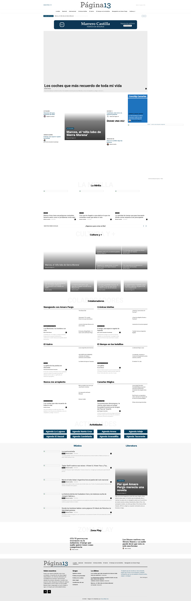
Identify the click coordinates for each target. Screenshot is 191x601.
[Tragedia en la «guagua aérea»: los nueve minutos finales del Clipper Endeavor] (108, 262)
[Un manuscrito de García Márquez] (73, 394)
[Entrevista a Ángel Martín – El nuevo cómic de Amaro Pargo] (73, 332)
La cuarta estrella (68, 451)
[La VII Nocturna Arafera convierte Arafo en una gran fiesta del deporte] (138, 105)
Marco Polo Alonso (48, 332)
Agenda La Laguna (55, 431)
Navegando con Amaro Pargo (58, 307)
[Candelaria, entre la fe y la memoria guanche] (116, 102)
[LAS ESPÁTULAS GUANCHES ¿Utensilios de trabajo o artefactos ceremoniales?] (73, 356)
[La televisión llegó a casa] (127, 349)
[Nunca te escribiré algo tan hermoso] (116, 130)
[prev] (143, 16)
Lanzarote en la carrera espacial (139, 324)
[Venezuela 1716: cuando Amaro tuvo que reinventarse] (73, 319)
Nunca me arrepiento (54, 382)
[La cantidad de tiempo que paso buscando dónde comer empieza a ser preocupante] (131, 202)
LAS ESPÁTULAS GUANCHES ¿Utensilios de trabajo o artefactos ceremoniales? (85, 356)
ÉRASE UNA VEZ (115, 121)
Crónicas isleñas (48, 134)
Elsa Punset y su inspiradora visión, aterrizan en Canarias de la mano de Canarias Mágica (139, 397)
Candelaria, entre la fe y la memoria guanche (114, 113)
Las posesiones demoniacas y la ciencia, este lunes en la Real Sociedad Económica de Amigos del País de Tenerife (108, 406)
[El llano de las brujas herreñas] (127, 403)
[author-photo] (45, 116)
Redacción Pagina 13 (71, 138)
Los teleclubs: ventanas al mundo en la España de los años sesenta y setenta (139, 356)
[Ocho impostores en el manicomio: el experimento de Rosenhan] (134, 262)
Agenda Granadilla (109, 436)
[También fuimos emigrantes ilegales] (127, 332)
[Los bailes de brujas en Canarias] (73, 363)
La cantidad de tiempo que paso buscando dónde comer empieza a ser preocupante (129, 216)
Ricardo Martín (100, 367)
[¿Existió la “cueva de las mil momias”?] (127, 312)
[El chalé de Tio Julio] (127, 363)
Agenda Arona (109, 431)
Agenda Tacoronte (135, 436)
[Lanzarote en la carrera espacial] (127, 326)
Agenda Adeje (136, 431)
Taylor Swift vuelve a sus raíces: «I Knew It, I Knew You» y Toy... (85, 466)
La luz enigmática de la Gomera (86, 347)
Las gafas (100, 366)
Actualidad (47, 111)
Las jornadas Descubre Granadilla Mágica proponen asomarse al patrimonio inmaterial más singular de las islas (139, 388)
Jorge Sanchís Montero (136, 120)
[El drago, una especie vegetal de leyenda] (53, 126)
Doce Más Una (104, 598)
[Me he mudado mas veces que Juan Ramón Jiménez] (73, 387)
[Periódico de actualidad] (96, 5)
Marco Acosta (75, 549)
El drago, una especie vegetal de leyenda (52, 137)
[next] (145, 16)
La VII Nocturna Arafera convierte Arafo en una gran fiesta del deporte (136, 117)
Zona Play (96, 530)
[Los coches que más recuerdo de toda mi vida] (95, 57)
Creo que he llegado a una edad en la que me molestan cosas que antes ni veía (94, 216)
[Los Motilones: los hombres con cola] (55, 318)
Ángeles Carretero (50, 116)
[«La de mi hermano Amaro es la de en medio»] (73, 326)
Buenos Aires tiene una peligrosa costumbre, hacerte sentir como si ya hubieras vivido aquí (59, 216)
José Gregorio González (102, 411)
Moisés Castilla (113, 144)
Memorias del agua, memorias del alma (49, 113)
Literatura (131, 445)
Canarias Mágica (105, 382)
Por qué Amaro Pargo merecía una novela (130, 487)
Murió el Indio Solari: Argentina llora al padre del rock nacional (85, 480)
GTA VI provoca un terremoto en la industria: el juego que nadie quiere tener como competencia (81, 542)
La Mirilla (96, 185)
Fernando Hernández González (51, 369)
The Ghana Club (82, 310)
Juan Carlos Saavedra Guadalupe (51, 141)
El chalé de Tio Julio (137, 361)
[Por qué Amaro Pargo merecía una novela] (131, 472)
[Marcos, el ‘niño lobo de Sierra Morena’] (85, 117)
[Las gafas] (109, 355)
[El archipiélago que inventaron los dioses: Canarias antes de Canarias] (134, 246)
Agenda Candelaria (82, 436)
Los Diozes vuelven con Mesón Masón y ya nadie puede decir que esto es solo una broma (134, 542)
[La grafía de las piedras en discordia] (55, 355)
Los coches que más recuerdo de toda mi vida (83, 86)
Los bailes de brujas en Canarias (86, 361)
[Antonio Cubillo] (73, 400)
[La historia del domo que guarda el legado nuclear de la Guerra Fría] (82, 282)
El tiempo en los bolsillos (110, 344)
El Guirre (48, 344)
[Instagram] (146, 226)
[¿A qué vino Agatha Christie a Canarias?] (127, 319)
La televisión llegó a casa (138, 347)
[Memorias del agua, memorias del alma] (53, 102)
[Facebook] (144, 226)
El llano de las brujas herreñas (139, 402)
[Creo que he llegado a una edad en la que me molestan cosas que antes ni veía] (95, 202)
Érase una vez (110, 138)
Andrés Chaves (47, 88)
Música (78, 445)
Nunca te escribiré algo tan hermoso (114, 141)
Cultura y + (110, 111)
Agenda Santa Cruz (82, 431)
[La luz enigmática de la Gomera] (73, 349)
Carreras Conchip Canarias (136, 113)
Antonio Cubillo (82, 399)
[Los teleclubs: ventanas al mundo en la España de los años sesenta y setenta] (127, 356)
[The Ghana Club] (73, 312)
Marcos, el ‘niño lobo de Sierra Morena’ (64, 16)
